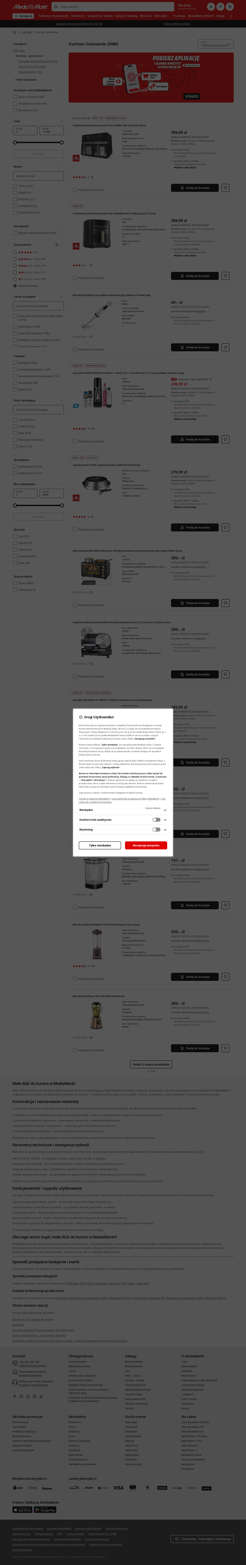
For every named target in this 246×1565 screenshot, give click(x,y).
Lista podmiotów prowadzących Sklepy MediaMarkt (135, 798)
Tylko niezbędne (100, 845)
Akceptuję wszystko (146, 845)
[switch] (156, 820)
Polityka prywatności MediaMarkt (94, 798)
